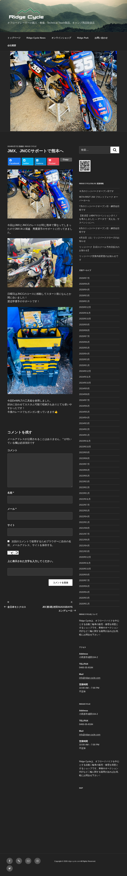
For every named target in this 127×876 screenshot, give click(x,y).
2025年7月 (84, 336)
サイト (11, 525)
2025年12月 (85, 307)
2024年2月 (84, 429)
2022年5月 (84, 510)
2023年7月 (84, 464)
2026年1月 (84, 301)
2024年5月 (84, 412)
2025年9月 (84, 324)
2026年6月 (84, 284)
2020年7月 (84, 580)
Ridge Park (83, 38)
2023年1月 (84, 493)
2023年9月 (84, 452)
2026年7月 (84, 278)
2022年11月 (85, 499)
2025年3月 (84, 359)
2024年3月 (84, 423)
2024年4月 (84, 417)
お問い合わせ (101, 38)
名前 (10, 492)
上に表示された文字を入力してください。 (31, 561)
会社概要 (11, 45)
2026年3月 (84, 295)
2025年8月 (84, 330)
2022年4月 (84, 516)
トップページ (13, 38)
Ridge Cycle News (36, 38)
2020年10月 (85, 568)
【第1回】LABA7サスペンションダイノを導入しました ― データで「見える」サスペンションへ (99, 219)
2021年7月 (84, 534)
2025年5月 (84, 347)
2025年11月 (85, 313)
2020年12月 (85, 557)
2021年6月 (84, 539)
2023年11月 (85, 441)
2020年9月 (84, 574)
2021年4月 (84, 545)
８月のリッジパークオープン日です (96, 191)
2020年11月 (85, 563)
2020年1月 (84, 603)
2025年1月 (84, 365)
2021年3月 (84, 551)
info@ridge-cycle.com (89, 677)
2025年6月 (84, 342)
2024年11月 (85, 377)
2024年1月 (84, 435)
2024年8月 (84, 394)
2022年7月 (84, 505)
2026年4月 (84, 289)
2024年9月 (84, 388)
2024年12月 (85, 371)
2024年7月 (84, 400)
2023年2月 (84, 487)
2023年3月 (84, 481)
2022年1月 (84, 522)
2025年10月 (85, 318)
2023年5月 (84, 475)
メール (11, 509)
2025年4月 (84, 353)
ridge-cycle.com (74, 861)
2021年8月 (84, 528)
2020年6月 (84, 586)
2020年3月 (84, 598)
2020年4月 (84, 592)
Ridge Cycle (30, 146)
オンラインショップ (61, 38)
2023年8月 (84, 458)
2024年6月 (84, 406)
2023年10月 (85, 446)
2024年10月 (85, 382)
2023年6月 (84, 470)
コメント (12, 450)
